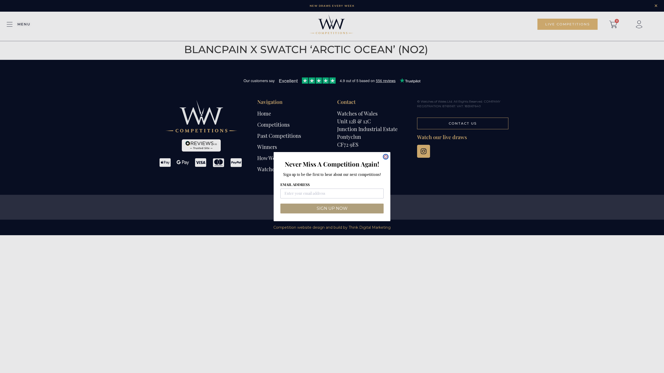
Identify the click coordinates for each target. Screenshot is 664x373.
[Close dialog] (385, 156)
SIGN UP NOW (332, 208)
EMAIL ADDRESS (295, 184)
